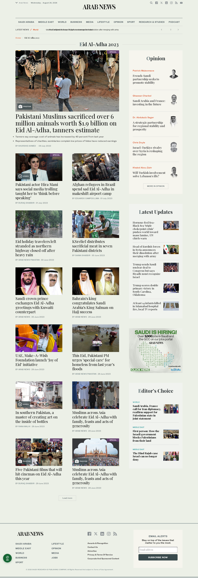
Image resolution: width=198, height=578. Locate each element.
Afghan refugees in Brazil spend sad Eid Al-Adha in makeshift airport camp (93, 189)
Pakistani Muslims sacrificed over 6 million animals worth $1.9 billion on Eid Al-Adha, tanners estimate (66, 123)
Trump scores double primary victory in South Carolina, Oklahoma (145, 290)
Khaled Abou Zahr (142, 167)
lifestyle (58, 543)
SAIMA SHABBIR (82, 255)
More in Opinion (155, 186)
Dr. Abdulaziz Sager (143, 117)
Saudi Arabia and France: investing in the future (149, 102)
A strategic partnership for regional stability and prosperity (149, 126)
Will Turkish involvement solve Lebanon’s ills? (149, 174)
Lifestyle (103, 22)
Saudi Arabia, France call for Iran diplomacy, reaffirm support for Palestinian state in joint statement (147, 412)
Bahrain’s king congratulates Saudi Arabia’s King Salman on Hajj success (92, 305)
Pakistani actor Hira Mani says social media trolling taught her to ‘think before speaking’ (37, 191)
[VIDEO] (38, 166)
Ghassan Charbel (142, 95)
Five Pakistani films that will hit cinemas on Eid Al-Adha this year (38, 474)
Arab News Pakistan (29, 260)
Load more (67, 498)
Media (89, 22)
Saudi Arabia (26, 22)
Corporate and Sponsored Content (103, 558)
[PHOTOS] (67, 80)
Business (76, 22)
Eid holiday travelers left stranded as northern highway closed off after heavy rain (35, 248)
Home (18, 37)
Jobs (55, 557)
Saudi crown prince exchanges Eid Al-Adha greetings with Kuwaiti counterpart (34, 305)
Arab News (23, 3)
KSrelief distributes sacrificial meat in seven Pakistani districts (92, 246)
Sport (131, 22)
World (62, 22)
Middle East (46, 22)
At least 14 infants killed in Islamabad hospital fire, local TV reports (147, 306)
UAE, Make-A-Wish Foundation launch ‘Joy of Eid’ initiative (36, 360)
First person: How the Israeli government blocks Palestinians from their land (146, 435)
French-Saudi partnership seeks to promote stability (146, 79)
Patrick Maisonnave (143, 70)
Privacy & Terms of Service (100, 555)
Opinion (118, 22)
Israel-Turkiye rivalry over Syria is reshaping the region (148, 151)
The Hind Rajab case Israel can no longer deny (145, 456)
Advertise (92, 551)
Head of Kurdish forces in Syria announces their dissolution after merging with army (146, 251)
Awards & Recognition (98, 543)
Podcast (174, 22)
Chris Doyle (139, 142)
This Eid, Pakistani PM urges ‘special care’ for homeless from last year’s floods (93, 362)
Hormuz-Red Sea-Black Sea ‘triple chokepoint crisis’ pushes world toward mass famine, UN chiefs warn (145, 230)
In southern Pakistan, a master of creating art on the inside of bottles (36, 417)
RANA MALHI (24, 426)
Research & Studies (152, 22)
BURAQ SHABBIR (26, 203)
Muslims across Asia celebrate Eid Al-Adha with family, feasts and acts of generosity (94, 419)
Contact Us (93, 547)
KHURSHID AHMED (27, 146)
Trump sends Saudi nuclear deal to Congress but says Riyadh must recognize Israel (82, 30)
